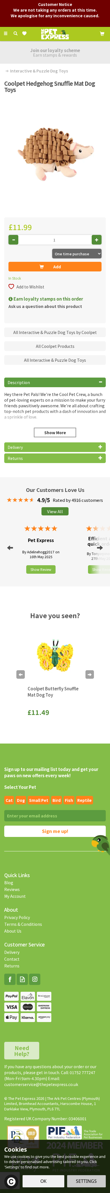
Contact (11, 959)
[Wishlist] (25, 33)
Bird (56, 800)
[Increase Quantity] (97, 240)
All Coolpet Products (55, 346)
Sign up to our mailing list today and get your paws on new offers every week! (51, 772)
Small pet (38, 800)
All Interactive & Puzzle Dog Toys (55, 360)
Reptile (84, 800)
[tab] (55, 382)
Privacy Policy (17, 917)
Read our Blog (22, 979)
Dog (21, 800)
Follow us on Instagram (34, 979)
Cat (9, 800)
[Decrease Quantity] (13, 240)
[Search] (15, 33)
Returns (11, 966)
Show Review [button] (40, 569)
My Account (15, 896)
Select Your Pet (20, 787)
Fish (69, 800)
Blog (8, 882)
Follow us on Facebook (10, 979)
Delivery (11, 952)
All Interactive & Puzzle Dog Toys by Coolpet (55, 332)
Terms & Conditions (23, 924)
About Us (12, 931)
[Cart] (102, 33)
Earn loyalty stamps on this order (48, 299)
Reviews (12, 889)
